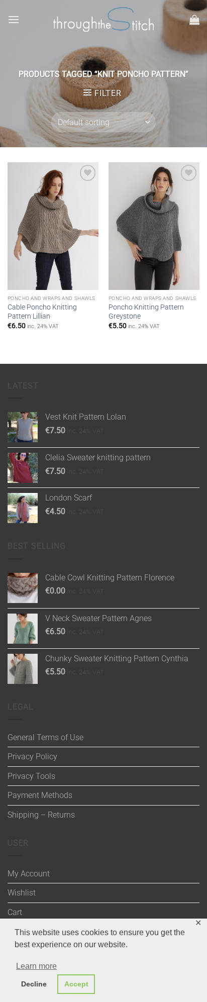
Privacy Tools (31, 776)
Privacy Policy (32, 756)
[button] (14, 19)
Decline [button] (34, 984)
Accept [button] (76, 984)
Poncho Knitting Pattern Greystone (146, 311)
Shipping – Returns (41, 815)
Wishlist (22, 892)
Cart (15, 912)
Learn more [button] (36, 966)
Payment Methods (40, 795)
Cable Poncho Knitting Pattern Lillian (42, 311)
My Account (29, 873)
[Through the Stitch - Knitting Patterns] (103, 19)
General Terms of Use (45, 737)
